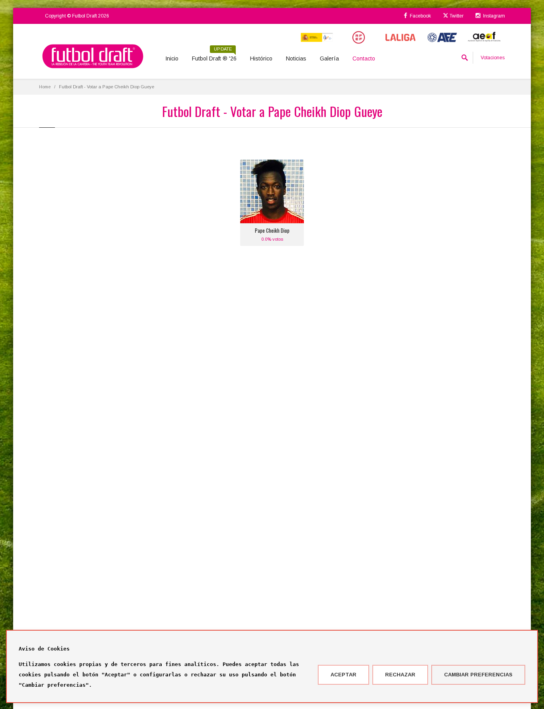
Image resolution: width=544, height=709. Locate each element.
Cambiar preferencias (478, 675)
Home (45, 86)
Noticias (296, 58)
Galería (329, 58)
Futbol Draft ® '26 (214, 56)
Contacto (363, 58)
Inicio (171, 58)
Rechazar (400, 675)
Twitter (456, 16)
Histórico (261, 58)
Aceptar (343, 675)
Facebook (420, 16)
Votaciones (493, 57)
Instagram (493, 16)
